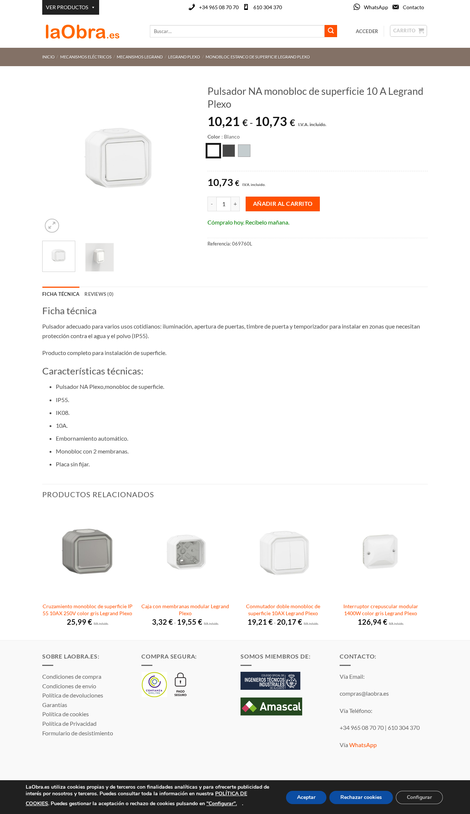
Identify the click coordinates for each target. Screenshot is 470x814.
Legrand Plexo (184, 56)
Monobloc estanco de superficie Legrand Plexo (258, 56)
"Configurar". (221, 803)
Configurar (419, 797)
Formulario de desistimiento (77, 732)
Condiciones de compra (71, 676)
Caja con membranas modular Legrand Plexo (185, 609)
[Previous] (54, 158)
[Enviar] (331, 31)
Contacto (413, 7)
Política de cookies (65, 713)
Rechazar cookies (361, 797)
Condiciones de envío (69, 685)
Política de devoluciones (72, 695)
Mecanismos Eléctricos (86, 56)
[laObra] (90, 31)
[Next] (184, 158)
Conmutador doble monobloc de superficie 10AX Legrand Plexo (283, 609)
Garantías (54, 704)
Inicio (48, 56)
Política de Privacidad (69, 723)
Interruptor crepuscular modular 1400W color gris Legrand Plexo (380, 609)
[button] (52, 226)
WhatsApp (376, 7)
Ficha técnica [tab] (60, 294)
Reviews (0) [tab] (98, 294)
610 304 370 (267, 7)
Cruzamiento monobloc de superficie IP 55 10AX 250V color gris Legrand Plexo (88, 609)
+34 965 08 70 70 (219, 7)
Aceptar (306, 797)
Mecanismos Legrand (140, 56)
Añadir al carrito (283, 203)
